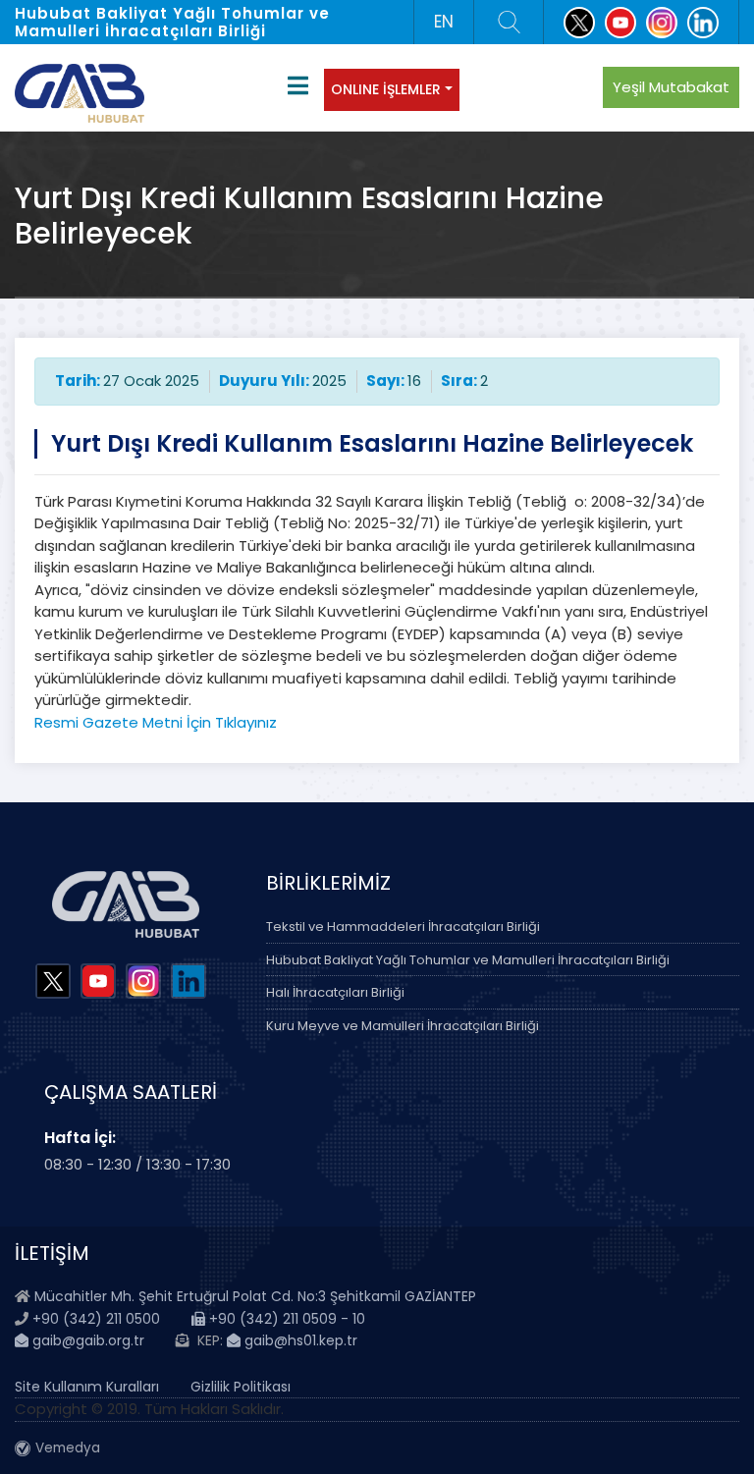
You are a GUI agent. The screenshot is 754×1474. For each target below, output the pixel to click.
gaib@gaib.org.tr (86, 1340)
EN (444, 21)
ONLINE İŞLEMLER (386, 89)
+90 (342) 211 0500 (96, 1319)
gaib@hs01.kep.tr (299, 1340)
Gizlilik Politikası (240, 1386)
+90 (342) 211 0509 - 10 (285, 1319)
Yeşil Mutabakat (671, 87)
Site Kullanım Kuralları (87, 1386)
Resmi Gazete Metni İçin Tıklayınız (155, 722)
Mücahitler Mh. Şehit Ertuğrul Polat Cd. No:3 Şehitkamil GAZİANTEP (255, 1296)
